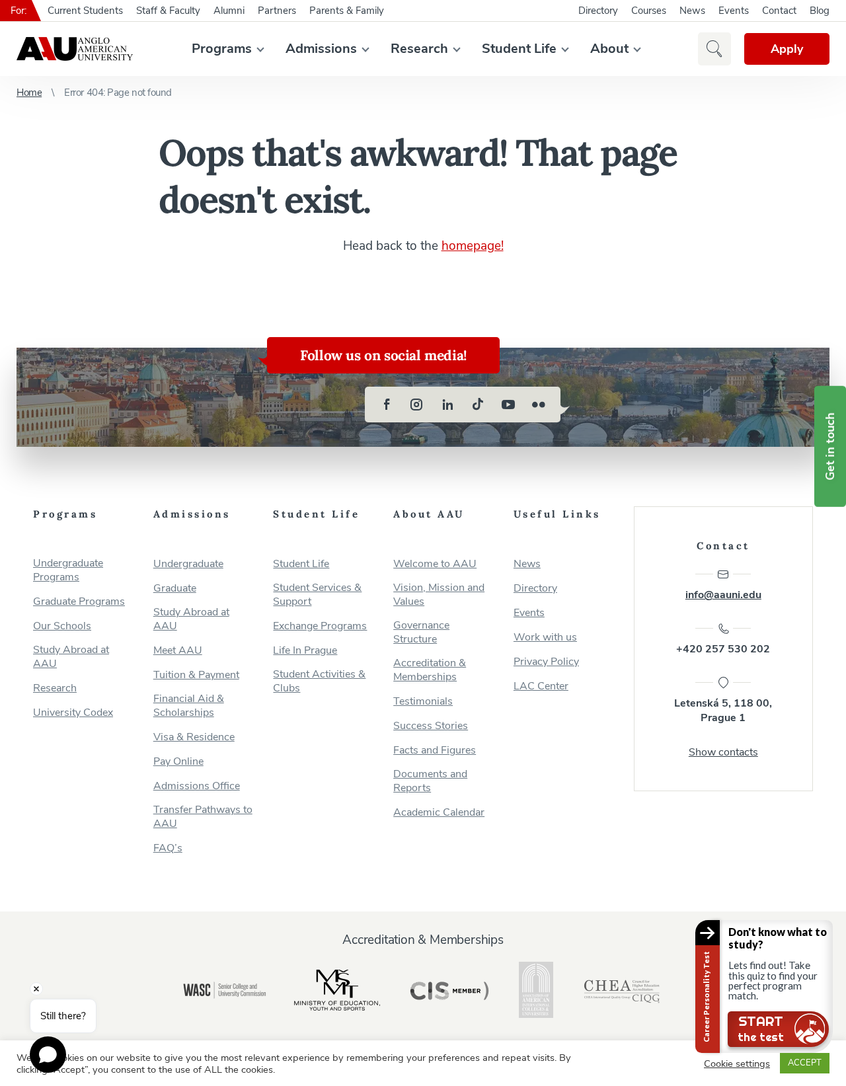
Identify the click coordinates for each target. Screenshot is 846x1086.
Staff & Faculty (168, 10)
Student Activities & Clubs (319, 681)
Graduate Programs (79, 602)
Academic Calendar (438, 813)
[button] (714, 48)
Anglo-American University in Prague (75, 49)
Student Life (519, 49)
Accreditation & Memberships (429, 670)
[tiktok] (478, 404)
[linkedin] (447, 404)
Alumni (229, 10)
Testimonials (423, 702)
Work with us (545, 637)
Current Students (85, 10)
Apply (787, 49)
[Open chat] (48, 1054)
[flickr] (539, 404)
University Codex (73, 713)
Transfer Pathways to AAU (202, 817)
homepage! (473, 245)
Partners (277, 10)
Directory (598, 10)
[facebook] (387, 404)
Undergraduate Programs (68, 570)
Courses (648, 10)
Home (29, 92)
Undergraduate (188, 564)
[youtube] (508, 404)
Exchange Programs (320, 626)
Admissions (321, 49)
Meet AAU (177, 651)
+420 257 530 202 (723, 649)
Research (419, 49)
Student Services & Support (317, 595)
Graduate (174, 589)
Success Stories (430, 726)
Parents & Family (346, 10)
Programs (222, 49)
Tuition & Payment (196, 675)
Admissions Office (196, 786)
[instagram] (417, 404)
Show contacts (723, 752)
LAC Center (541, 686)
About (609, 49)
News (692, 10)
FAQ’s (167, 848)
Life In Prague (305, 651)
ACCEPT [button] (805, 1063)
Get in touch (830, 446)
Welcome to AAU (435, 564)
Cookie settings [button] (737, 1063)
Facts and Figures (434, 750)
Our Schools (62, 626)
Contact (779, 10)
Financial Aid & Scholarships (188, 706)
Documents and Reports (430, 781)
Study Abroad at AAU (71, 657)
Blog (819, 10)
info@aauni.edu (723, 595)
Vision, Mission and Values (438, 595)
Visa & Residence (194, 737)
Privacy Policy (546, 662)
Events (733, 10)
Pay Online (178, 762)
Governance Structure (421, 632)
